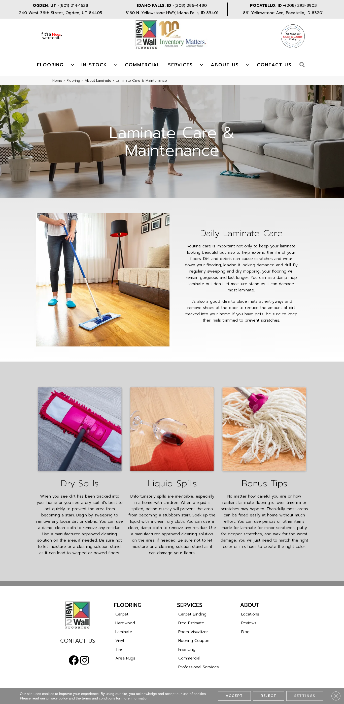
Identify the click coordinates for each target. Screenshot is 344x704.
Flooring (50, 64)
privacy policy (57, 698)
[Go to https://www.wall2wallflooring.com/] (77, 615)
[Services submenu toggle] (202, 65)
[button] (303, 65)
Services (180, 64)
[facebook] (74, 660)
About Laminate (98, 80)
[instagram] (84, 660)
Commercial (142, 64)
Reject (269, 695)
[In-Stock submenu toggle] (116, 65)
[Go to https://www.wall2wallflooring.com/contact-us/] (77, 642)
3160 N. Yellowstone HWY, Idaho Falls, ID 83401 (171, 13)
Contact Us (274, 64)
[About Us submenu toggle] (248, 65)
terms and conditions (98, 698)
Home (57, 80)
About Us (225, 64)
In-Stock (94, 64)
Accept (234, 695)
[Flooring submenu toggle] (72, 65)
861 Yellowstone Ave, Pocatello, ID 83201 (283, 13)
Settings (304, 695)
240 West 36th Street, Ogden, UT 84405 (60, 13)
